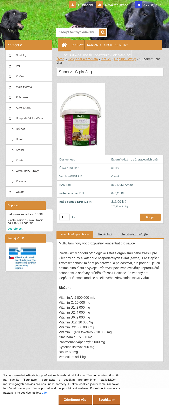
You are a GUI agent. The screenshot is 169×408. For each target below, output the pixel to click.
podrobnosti (15, 228)
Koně (19, 160)
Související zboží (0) (134, 234)
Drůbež (20, 128)
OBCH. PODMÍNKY (116, 44)
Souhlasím (107, 399)
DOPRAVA (78, 44)
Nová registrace (116, 5)
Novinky (21, 55)
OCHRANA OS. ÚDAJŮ (78, 55)
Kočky (20, 76)
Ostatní (20, 191)
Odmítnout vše (75, 399)
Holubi (20, 139)
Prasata (21, 181)
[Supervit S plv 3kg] (81, 84)
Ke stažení (105, 234)
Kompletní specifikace (75, 234)
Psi (18, 65)
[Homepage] (65, 45)
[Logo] (108, 13)
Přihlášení (85, 5)
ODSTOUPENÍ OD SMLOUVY (113, 55)
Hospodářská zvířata (29, 118)
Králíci (20, 149)
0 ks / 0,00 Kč (152, 5)
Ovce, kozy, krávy (27, 170)
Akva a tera (23, 107)
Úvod (60, 59)
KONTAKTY (94, 44)
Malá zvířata (24, 86)
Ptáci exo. (22, 97)
